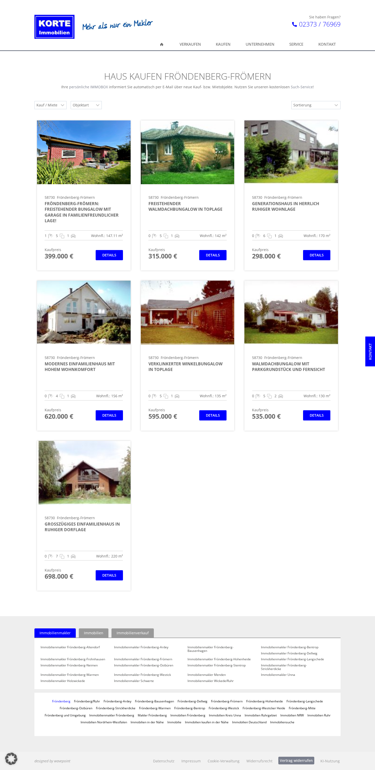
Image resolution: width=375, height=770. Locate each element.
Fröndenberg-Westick (224, 708)
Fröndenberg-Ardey (117, 701)
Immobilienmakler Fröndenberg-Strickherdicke (284, 667)
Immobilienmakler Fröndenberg (111, 715)
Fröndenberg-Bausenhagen (154, 701)
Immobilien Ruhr (319, 715)
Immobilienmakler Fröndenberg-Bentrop (289, 647)
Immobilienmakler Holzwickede (63, 681)
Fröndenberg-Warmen (155, 708)
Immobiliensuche (282, 722)
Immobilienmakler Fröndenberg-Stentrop (217, 665)
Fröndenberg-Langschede (304, 701)
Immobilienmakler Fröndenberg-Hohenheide (219, 659)
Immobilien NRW (292, 715)
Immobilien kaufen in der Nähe (207, 722)
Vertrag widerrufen (296, 760)
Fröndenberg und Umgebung (65, 715)
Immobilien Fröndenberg (187, 715)
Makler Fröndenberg (152, 715)
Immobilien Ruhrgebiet (261, 715)
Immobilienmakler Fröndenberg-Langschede (292, 659)
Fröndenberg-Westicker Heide (264, 708)
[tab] (55, 633)
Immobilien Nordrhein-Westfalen (104, 722)
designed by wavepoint (52, 761)
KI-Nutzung (330, 761)
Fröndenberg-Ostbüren (76, 708)
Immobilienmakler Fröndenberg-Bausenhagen (210, 648)
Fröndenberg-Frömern (227, 701)
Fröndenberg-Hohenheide (264, 701)
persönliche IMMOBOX (88, 86)
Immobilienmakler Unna (278, 675)
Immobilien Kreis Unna (225, 715)
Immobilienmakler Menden (207, 675)
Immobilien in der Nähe (147, 722)
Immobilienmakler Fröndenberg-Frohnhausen (73, 659)
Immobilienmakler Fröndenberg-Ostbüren (143, 665)
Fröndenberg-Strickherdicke (115, 708)
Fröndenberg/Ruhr (87, 701)
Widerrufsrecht (259, 761)
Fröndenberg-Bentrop (189, 708)
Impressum (191, 761)
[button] (11, 759)
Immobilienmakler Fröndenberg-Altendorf (70, 647)
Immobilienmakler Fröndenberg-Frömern (143, 659)
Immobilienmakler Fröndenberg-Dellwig (289, 653)
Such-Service (302, 86)
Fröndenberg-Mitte (302, 708)
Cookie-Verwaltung (224, 761)
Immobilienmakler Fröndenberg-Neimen (69, 665)
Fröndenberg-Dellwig (192, 701)
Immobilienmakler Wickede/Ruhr (211, 681)
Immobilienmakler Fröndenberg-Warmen (70, 675)
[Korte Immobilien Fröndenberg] (54, 27)
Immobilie (174, 722)
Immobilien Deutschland (249, 722)
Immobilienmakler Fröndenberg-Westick (142, 675)
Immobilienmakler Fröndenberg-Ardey (141, 647)
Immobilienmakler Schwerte (134, 681)
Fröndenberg (61, 701)
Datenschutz (163, 761)
